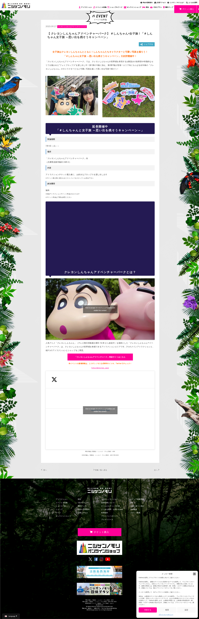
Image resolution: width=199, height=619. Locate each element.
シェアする (148, 44)
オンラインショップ (134, 7)
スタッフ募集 (135, 513)
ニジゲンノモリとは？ (177, 2)
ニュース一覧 (61, 506)
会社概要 (133, 509)
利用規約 (104, 513)
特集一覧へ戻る (101, 470)
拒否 (167, 610)
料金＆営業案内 (84, 509)
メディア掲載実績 (137, 499)
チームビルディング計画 (110, 506)
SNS (131, 503)
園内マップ (169, 7)
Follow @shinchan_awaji (100, 368)
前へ (45, 470)
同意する (147, 610)
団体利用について (108, 503)
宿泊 (147, 7)
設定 (186, 610)
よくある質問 (193, 2)
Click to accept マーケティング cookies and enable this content (100, 309)
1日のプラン (157, 7)
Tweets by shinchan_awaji (100, 410)
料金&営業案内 (148, 2)
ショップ (59, 509)
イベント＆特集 (101, 7)
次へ (155, 470)
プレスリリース (107, 519)
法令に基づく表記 (137, 506)
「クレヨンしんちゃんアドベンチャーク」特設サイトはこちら (100, 357)
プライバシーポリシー (166, 614)
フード (58, 513)
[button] (194, 574)
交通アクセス (161, 2)
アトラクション (86, 7)
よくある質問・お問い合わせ (112, 509)
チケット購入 (188, 9)
